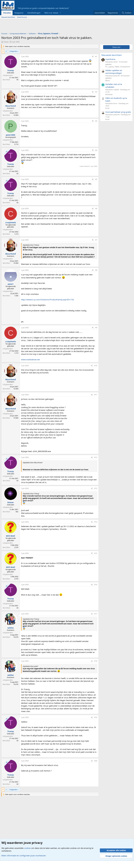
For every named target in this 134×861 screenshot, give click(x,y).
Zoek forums (22, 17)
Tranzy (6, 42)
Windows (109, 94)
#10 (95, 365)
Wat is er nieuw (51, 12)
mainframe (110, 59)
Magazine (19, 12)
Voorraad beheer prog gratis (118, 112)
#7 (96, 240)
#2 (96, 92)
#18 (95, 661)
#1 (96, 56)
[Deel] (92, 56)
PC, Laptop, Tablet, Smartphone (117, 66)
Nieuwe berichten (8, 17)
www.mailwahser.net (30, 359)
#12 (95, 457)
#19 (95, 717)
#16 (95, 584)
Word (107, 80)
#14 (95, 522)
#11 (95, 395)
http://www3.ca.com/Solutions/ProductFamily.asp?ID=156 (47, 299)
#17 (95, 614)
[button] (60, 12)
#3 (96, 121)
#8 (96, 270)
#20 (95, 761)
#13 (95, 488)
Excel (107, 108)
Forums (7, 12)
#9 (96, 327)
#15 (95, 553)
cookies (27, 848)
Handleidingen (33, 12)
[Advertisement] (49, 26)
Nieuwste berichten (111, 55)
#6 (96, 208)
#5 (96, 179)
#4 (96, 150)
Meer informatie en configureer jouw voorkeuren (23, 855)
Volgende (13, 51)
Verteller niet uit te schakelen (113, 85)
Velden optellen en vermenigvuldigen (113, 71)
